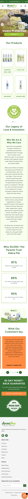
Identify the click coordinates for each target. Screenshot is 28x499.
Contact (3, 455)
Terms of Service (5, 471)
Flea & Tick (4, 446)
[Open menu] (2, 6)
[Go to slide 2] (12, 372)
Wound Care (4, 452)
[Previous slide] (2, 24)
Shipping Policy (5, 468)
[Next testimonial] (20, 372)
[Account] (21, 6)
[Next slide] (25, 24)
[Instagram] (6, 435)
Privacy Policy (4, 474)
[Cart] (25, 6)
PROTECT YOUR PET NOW (14, 393)
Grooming (4, 449)
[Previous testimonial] (7, 372)
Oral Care (3, 443)
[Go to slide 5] (17, 372)
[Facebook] (2, 435)
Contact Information (6, 477)
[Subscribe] (24, 485)
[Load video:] (14, 315)
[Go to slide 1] (10, 372)
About (3, 457)
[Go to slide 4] (15, 372)
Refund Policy (5, 465)
